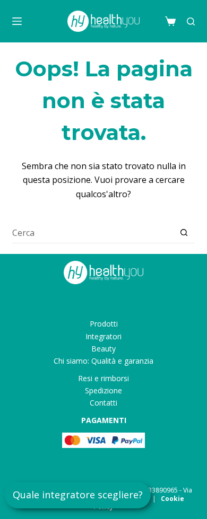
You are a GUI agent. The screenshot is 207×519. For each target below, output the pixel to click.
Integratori (103, 336)
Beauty (103, 349)
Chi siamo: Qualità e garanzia (103, 361)
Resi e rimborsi (103, 378)
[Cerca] (191, 21)
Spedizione (103, 390)
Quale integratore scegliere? (78, 494)
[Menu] (17, 21)
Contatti (103, 403)
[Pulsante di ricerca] (184, 232)
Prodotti (104, 324)
